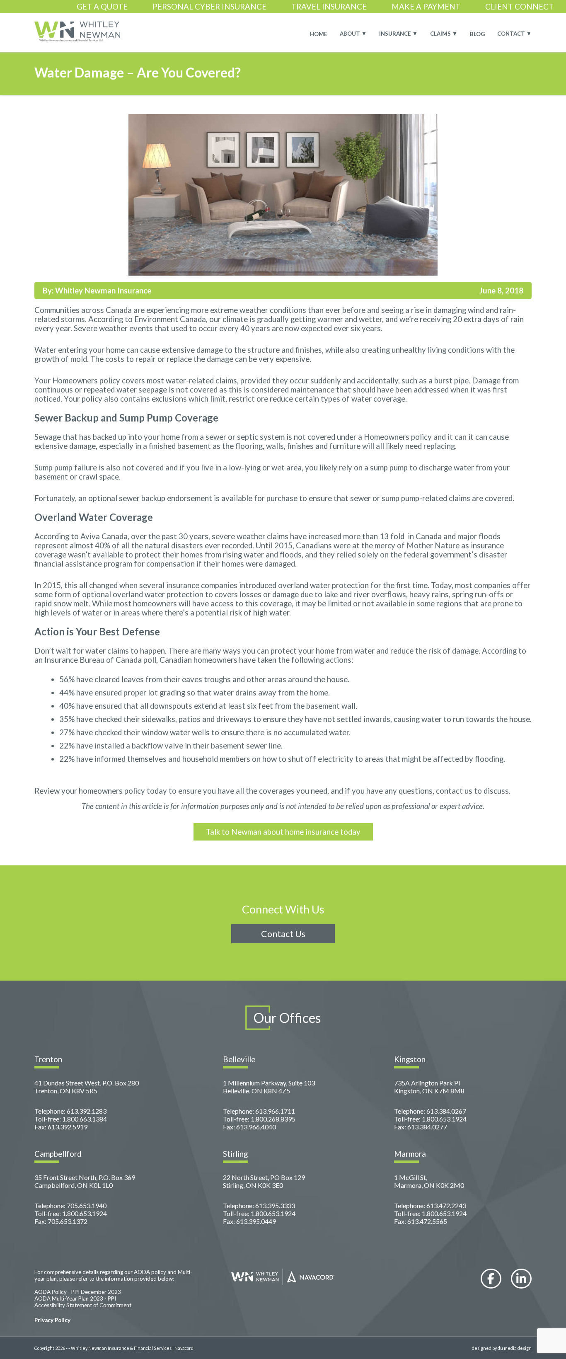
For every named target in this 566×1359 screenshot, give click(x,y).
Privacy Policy (52, 1320)
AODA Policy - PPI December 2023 (77, 1292)
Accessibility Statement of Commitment (82, 1305)
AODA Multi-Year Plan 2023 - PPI (75, 1298)
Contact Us (283, 933)
